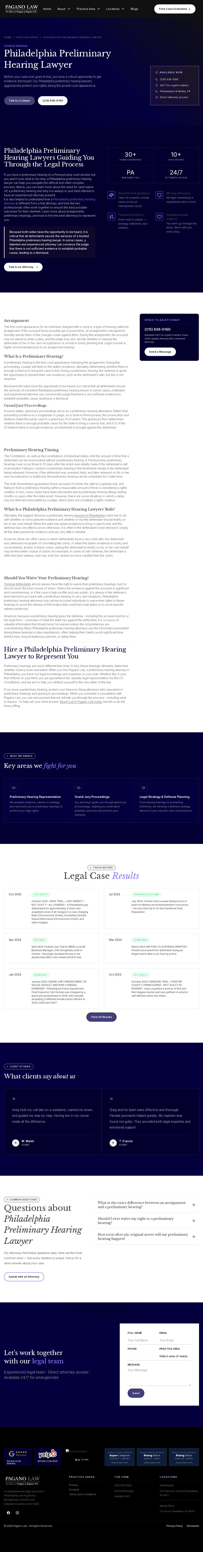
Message (134, 1364)
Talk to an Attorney (21, 266)
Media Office (167, 1505)
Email (163, 1332)
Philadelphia (167, 1485)
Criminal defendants (17, 584)
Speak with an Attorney (24, 1276)
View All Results (101, 1016)
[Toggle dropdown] (68, 8)
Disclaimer (193, 1525)
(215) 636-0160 (52, 100)
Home (47, 9)
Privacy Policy (175, 1525)
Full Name (135, 1332)
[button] (146, 1205)
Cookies (74, 1489)
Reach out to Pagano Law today (81, 702)
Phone (132, 1348)
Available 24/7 (122, 1496)
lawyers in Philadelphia (90, 515)
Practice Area (169, 1348)
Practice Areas (27, 37)
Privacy (73, 1484)
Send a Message (160, 351)
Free (173, 8)
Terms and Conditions (82, 1494)
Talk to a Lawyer (19, 100)
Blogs (134, 9)
